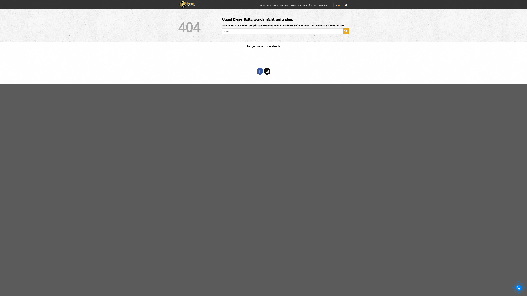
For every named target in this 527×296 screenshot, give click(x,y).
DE (337, 5)
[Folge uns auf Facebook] (260, 71)
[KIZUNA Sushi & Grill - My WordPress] (190, 4)
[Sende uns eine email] (267, 71)
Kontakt (323, 5)
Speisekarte (272, 5)
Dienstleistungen (299, 5)
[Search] (346, 5)
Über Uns (313, 5)
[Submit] (346, 31)
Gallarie (284, 5)
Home (263, 5)
